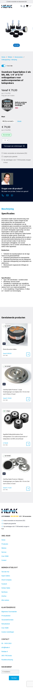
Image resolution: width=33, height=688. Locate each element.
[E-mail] (7, 195)
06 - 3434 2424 (6, 643)
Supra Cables (5, 576)
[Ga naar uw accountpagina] (24, 6)
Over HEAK (5, 556)
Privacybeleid (5, 616)
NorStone (4, 592)
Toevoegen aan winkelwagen (13, 146)
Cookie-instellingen (7, 632)
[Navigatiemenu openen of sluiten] (30, 6)
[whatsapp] (12, 195)
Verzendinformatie (7, 620)
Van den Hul (5, 572)
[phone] (2, 195)
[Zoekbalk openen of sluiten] (21, 6)
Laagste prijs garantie (10, 156)
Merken (3, 548)
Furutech (4, 584)
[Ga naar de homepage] (6, 6)
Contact (3, 560)
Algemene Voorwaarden (9, 612)
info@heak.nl (5, 647)
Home (3, 540)
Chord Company (6, 580)
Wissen (19, 121)
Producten (4, 544)
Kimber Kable (5, 588)
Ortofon (3, 596)
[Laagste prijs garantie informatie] (7, 105)
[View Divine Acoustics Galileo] (28, 354)
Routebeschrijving (7, 660)
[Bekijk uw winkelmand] (27, 6)
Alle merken (5, 600)
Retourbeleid (5, 624)
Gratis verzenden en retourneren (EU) (17, 1)
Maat (3, 117)
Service (3, 552)
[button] (16, 516)
